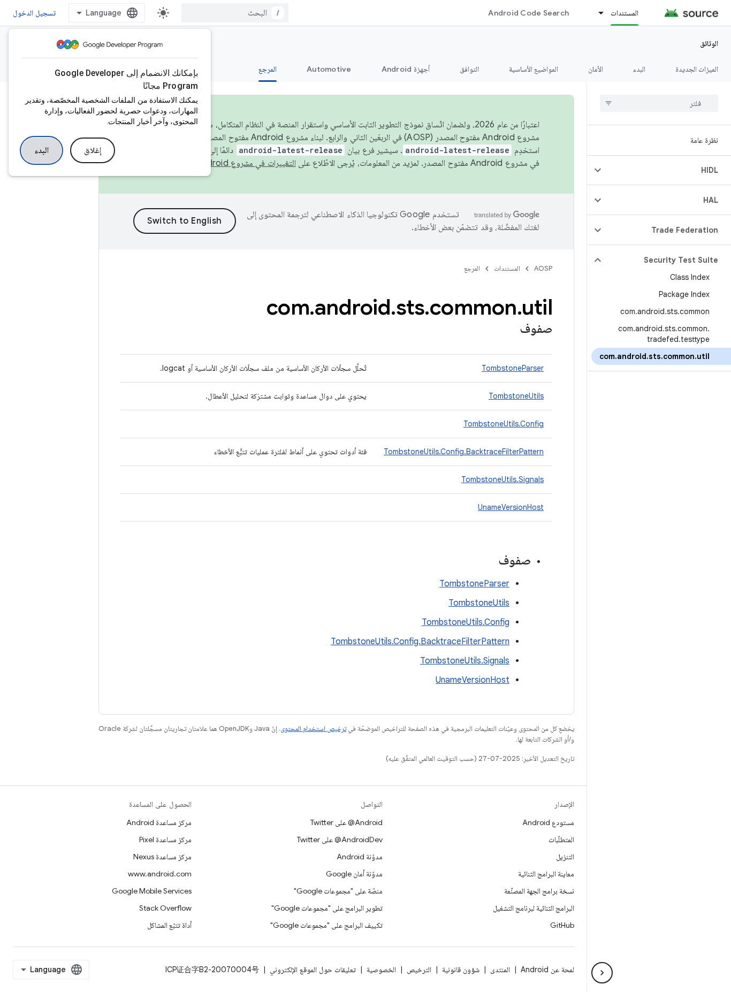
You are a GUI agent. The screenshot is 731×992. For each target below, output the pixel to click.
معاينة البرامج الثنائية (546, 874)
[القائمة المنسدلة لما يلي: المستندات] (596, 13)
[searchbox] (659, 103)
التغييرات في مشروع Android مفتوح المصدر (222, 163)
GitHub (562, 925)
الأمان (595, 69)
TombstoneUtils (516, 396)
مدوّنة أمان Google (354, 874)
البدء (41, 150)
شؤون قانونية (460, 969)
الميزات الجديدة (696, 69)
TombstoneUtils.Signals (502, 479)
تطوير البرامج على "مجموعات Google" (327, 908)
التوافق (469, 69)
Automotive (329, 69)
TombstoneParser (513, 368)
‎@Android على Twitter (346, 822)
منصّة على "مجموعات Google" (338, 891)
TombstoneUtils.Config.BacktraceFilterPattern (464, 451)
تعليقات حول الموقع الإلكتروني (313, 969)
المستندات (624, 13)
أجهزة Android (406, 69)
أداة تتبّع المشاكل (169, 925)
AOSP (543, 268)
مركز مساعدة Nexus (162, 856)
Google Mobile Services (152, 891)
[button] (667, 170)
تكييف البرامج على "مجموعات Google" (326, 925)
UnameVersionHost (511, 507)
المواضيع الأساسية (533, 69)
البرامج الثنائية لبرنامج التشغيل (533, 908)
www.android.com (160, 874)
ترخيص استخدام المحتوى (313, 728)
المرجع (267, 69)
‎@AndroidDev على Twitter (340, 839)
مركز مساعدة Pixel (165, 839)
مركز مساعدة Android (159, 822)
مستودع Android (548, 822)
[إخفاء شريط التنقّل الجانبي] (602, 972)
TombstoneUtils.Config (503, 424)
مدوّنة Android (360, 856)
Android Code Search (528, 13)
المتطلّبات (561, 839)
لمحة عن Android (547, 969)
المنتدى (500, 969)
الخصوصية (381, 969)
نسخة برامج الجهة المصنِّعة (539, 891)
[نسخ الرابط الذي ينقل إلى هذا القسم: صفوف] (509, 329)
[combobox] (234, 12)
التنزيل (565, 856)
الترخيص (419, 969)
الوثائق (709, 43)
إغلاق (92, 150)
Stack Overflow (165, 908)
